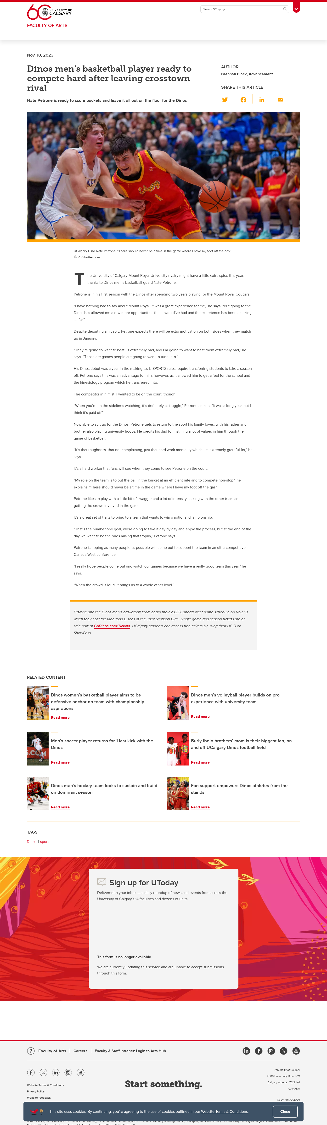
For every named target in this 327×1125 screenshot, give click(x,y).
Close (285, 1111)
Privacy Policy (36, 1091)
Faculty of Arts (47, 25)
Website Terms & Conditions (224, 1111)
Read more (60, 717)
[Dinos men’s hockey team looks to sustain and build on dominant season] (38, 793)
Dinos (31, 841)
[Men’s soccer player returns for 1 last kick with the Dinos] (38, 748)
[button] (227, 99)
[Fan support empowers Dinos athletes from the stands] (178, 793)
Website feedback (39, 1098)
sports (45, 841)
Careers (80, 1051)
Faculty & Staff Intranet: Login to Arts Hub (130, 1051)
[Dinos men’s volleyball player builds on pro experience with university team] (178, 703)
